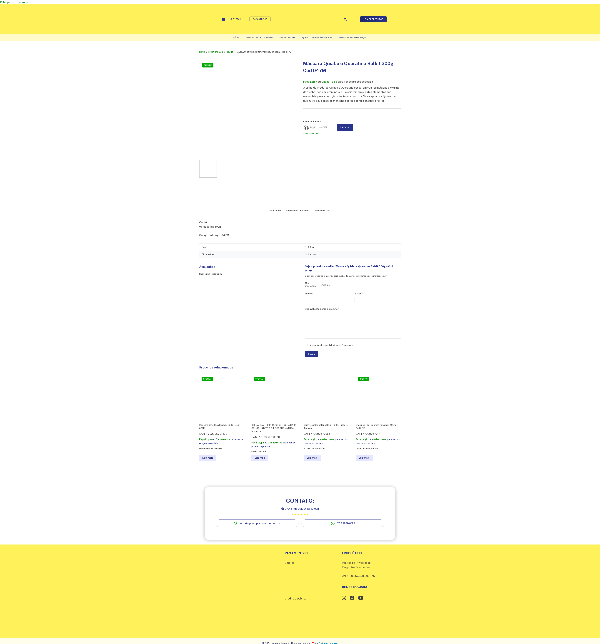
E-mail (359, 293)
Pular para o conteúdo (14, 2)
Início (236, 38)
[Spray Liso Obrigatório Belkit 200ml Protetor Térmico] (326, 397)
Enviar (311, 354)
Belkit (307, 448)
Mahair (218, 448)
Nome (309, 293)
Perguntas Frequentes (356, 567)
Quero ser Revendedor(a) (352, 38)
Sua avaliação (311, 284)
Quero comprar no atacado (317, 38)
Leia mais (207, 457)
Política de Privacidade (342, 345)
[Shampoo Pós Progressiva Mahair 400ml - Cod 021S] (378, 397)
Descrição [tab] (275, 210)
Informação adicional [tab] (298, 210)
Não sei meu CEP (310, 133)
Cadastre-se (329, 81)
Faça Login (310, 81)
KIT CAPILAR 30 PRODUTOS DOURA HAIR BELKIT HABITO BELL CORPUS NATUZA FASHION (273, 428)
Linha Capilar (206, 448)
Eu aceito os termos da (331, 345)
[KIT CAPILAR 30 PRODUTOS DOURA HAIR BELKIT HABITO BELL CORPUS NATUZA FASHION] (274, 397)
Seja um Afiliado (287, 38)
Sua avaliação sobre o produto (322, 309)
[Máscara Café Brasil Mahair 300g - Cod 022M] (221, 397)
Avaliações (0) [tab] (322, 210)
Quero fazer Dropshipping (259, 38)
